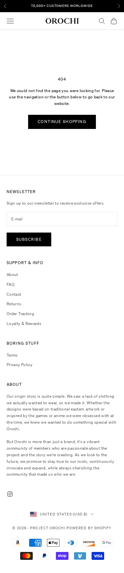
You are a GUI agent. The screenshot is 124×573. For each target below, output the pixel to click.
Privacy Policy (19, 364)
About (12, 274)
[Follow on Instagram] (10, 494)
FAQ (11, 284)
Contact (14, 294)
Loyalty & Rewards (24, 323)
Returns (14, 304)
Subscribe (29, 239)
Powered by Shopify (89, 528)
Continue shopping (62, 121)
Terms (12, 355)
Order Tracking (20, 313)
